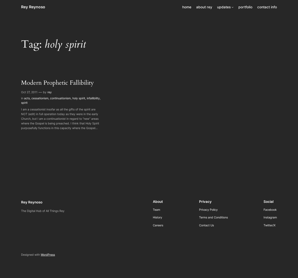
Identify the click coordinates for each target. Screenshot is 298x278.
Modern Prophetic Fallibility (57, 83)
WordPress (48, 254)
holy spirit (78, 98)
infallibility (93, 98)
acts (27, 98)
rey (49, 92)
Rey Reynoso (33, 6)
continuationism (60, 98)
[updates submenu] (233, 7)
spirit (24, 102)
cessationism (39, 98)
